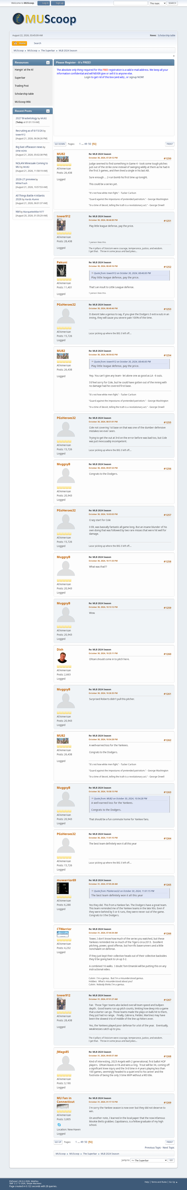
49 (85, 144)
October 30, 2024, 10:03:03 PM (103, 514)
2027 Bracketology (27, 118)
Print (170, 144)
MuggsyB (63, 464)
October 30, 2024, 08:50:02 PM (103, 354)
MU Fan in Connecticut (66, 1100)
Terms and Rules (159, 1181)
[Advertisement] (114, 108)
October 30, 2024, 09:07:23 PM (103, 467)
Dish (60, 649)
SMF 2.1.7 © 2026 (17, 1183)
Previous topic (153, 1147)
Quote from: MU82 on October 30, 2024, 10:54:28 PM (120, 798)
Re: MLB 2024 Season (100, 154)
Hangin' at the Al (24, 69)
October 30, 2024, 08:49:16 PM (103, 266)
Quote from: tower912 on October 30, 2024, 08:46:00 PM (122, 273)
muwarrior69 (66, 880)
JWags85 (63, 1052)
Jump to (125, 1160)
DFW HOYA (21, 150)
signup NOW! (136, 77)
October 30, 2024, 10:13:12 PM (103, 607)
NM (18, 211)
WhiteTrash (21, 183)
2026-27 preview (25, 179)
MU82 (44, 118)
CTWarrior (64, 929)
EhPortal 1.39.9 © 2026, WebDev (24, 1181)
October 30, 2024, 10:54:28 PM (103, 739)
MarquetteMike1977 (33, 211)
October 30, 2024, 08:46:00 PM (103, 220)
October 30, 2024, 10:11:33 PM (103, 560)
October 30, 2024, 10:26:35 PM (103, 693)
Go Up (58, 1142)
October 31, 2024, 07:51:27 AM (103, 999)
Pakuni (62, 262)
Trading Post (22, 85)
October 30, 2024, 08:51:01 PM (103, 421)
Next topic (168, 1147)
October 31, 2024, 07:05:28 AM (103, 884)
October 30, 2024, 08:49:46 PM (103, 308)
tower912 (20, 134)
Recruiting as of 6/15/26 (29, 130)
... (82, 144)
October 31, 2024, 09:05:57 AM (103, 1055)
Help (147, 1181)
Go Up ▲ (173, 1181)
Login (87, 77)
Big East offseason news (29, 147)
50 (89, 144)
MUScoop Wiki (23, 101)
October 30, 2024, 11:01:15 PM (103, 837)
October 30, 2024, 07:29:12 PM (103, 157)
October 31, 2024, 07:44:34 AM (103, 932)
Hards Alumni (32, 199)
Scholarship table (166, 35)
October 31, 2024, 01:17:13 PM (103, 1101)
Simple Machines (33, 1183)
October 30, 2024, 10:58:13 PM (103, 791)
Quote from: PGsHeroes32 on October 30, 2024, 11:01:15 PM (124, 891)
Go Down (60, 144)
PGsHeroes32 (66, 305)
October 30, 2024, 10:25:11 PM (103, 653)
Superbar (20, 77)
